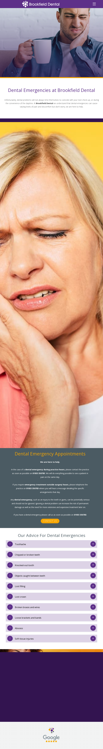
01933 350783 (39, 473)
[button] (94, 4)
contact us (50, 521)
